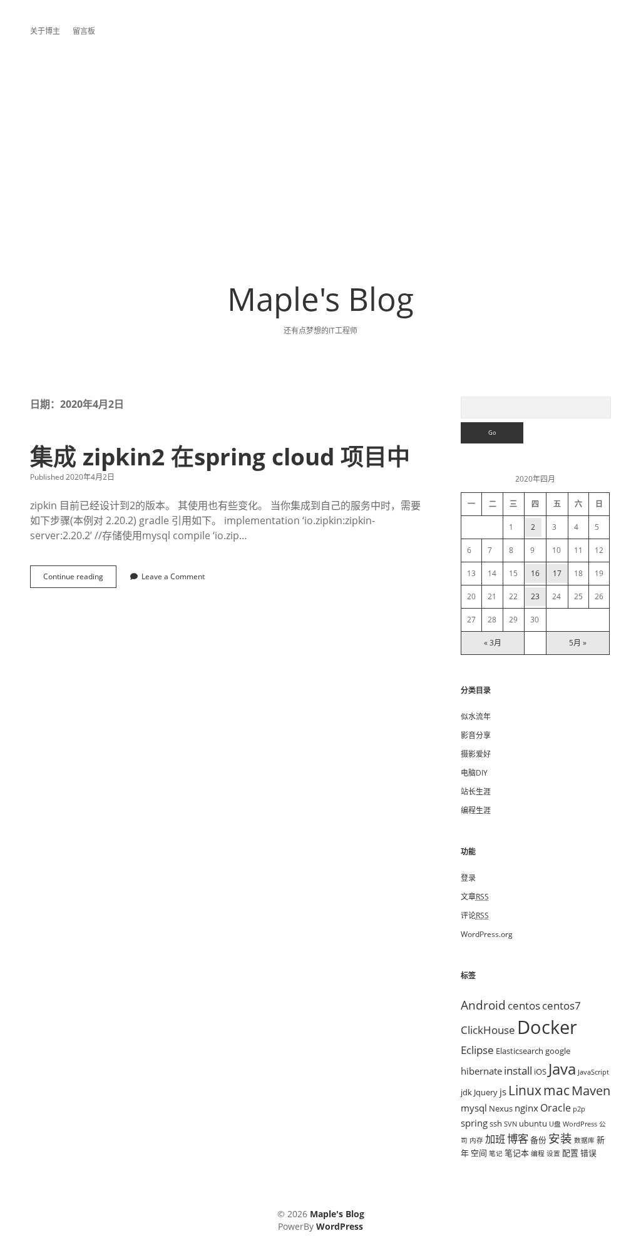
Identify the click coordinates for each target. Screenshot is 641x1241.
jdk (466, 1092)
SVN (510, 1124)
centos (524, 1005)
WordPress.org (487, 934)
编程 (538, 1153)
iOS (540, 1071)
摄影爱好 (476, 754)
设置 (553, 1153)
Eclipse (477, 1049)
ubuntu (533, 1123)
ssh (496, 1123)
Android (483, 1005)
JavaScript (593, 1072)
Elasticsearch (519, 1050)
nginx (526, 1108)
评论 (475, 915)
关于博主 (45, 31)
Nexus (501, 1108)
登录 (468, 878)
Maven (591, 1090)
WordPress (580, 1124)
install (518, 1070)
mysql (474, 1108)
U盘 (555, 1124)
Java (562, 1068)
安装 (560, 1138)
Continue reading (77, 579)
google (557, 1050)
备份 (538, 1139)
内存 (476, 1140)
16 (535, 573)
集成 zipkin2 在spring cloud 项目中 (220, 456)
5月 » (578, 642)
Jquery (486, 1092)
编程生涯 (476, 810)
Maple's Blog (320, 298)
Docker (547, 1027)
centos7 (561, 1005)
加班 (495, 1139)
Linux (524, 1090)
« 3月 (492, 642)
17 (557, 573)
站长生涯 (476, 791)
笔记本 (517, 1152)
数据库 (584, 1140)
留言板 (84, 31)
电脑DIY (474, 772)
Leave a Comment (173, 576)
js (503, 1091)
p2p (579, 1109)
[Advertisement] (320, 147)
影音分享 (476, 735)
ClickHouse (488, 1029)
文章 (475, 896)
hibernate (481, 1071)
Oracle (555, 1108)
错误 (588, 1152)
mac (556, 1090)
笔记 (496, 1153)
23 (535, 596)
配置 (570, 1152)
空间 (479, 1152)
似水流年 (476, 716)
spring (474, 1123)
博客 (517, 1138)
